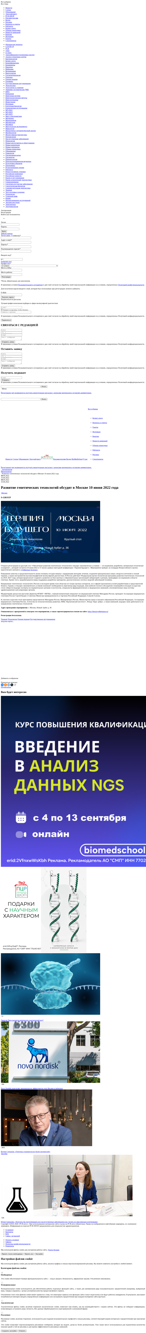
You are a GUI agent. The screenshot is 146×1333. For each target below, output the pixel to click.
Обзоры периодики (13, 30)
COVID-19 (9, 47)
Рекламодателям (11, 18)
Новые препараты (12, 147)
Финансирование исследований (17, 200)
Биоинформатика (12, 63)
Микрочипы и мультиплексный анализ (20, 131)
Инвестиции (10, 102)
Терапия (8, 190)
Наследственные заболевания (17, 139)
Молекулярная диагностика (16, 135)
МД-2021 (9, 110)
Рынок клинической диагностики (18, 180)
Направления (10, 137)
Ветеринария (10, 71)
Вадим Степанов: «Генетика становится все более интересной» (25, 1152)
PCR (7, 49)
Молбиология (10, 133)
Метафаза (9, 124)
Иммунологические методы (16, 98)
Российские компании (14, 174)
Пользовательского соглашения (30, 285)
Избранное (9, 94)
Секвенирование (12, 182)
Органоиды (9, 157)
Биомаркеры (10, 65)
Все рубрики (93, 409)
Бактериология (11, 59)
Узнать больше (53, 1250)
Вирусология (10, 73)
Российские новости (13, 176)
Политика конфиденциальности (17, 1244)
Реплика (8, 22)
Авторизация (46, 469)
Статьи (8, 10)
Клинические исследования (16, 108)
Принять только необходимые (12, 1254)
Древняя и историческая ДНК (17, 90)
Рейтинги (9, 26)
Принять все (29, 1254)
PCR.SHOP (9, 16)
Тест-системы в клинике (15, 192)
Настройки (39, 1254)
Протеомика (10, 165)
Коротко (8, 34)
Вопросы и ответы (12, 24)
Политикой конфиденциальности (131, 285)
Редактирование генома (14, 168)
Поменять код (6, 262)
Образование (10, 12)
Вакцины (9, 67)
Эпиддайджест (11, 14)
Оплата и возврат (12, 1240)
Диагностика (10, 85)
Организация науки (13, 155)
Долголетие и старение (14, 88)
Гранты (8, 39)
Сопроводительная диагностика (17, 188)
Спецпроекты (10, 41)
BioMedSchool (77, 459)
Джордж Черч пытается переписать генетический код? (22, 1020)
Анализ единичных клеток (15, 57)
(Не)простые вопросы (13, 44)
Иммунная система (12, 96)
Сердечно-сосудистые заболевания (19, 184)
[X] (11, 684)
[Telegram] (8, 684)
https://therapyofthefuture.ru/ (98, 611)
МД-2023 (9, 112)
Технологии (10, 194)
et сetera (8, 53)
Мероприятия (10, 120)
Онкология (9, 153)
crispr (7, 51)
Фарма (8, 198)
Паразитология (11, 159)
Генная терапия (11, 79)
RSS (7, 1234)
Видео (7, 20)
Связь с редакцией (12, 1236)
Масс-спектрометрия (13, 116)
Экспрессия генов (12, 202)
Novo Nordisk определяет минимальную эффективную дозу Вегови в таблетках (32, 1088)
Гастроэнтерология (12, 75)
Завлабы (4, 1154)
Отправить (5, 380)
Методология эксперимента (16, 127)
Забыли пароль (7, 234)
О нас (85, 459)
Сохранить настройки (9, 1331)
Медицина (9, 118)
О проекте (9, 1230)
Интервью (9, 36)
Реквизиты (9, 1246)
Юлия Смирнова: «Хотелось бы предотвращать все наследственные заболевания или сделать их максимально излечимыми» (49, 1222)
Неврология (10, 141)
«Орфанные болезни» (29, 570)
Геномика (9, 81)
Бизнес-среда (10, 28)
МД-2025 (9, 114)
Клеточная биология (13, 106)
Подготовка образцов (13, 163)
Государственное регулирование (18, 83)
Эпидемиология (11, 207)
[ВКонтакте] (2, 684)
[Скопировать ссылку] (15, 684)
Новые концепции (12, 145)
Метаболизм (10, 122)
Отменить (22, 1331)
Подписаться (6, 687)
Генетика (9, 77)
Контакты (9, 1232)
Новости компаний (12, 32)
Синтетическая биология (15, 186)
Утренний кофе (11, 196)
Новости (8, 8)
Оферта (8, 1242)
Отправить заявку (8, 342)
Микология (9, 129)
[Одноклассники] (5, 684)
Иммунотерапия (11, 100)
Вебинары (9, 69)
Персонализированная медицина (18, 161)
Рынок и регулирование (14, 178)
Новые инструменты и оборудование (19, 143)
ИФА (7, 92)
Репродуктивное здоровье (15, 172)
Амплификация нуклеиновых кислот (20, 55)
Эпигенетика (10, 204)
